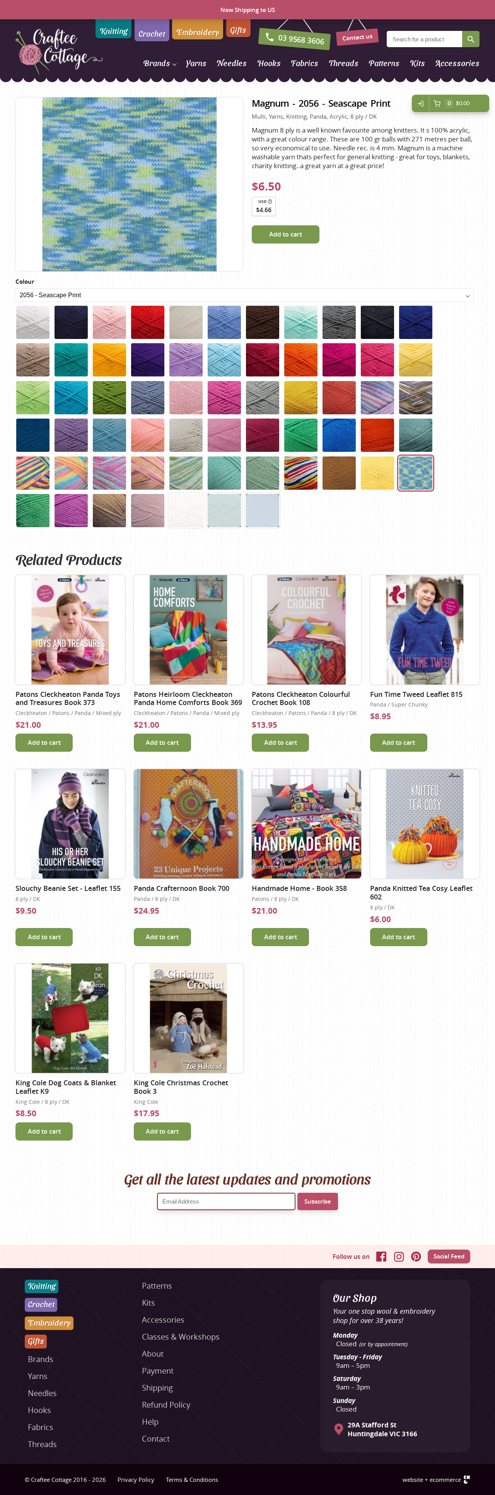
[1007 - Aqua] (71, 397)
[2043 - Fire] (377, 435)
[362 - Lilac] (186, 359)
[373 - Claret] (262, 359)
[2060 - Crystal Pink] (147, 510)
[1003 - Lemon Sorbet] (415, 359)
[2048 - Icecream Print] (147, 473)
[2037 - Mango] (147, 435)
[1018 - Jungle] (109, 397)
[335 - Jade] (71, 359)
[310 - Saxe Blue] (224, 322)
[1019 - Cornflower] (147, 397)
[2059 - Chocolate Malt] (109, 510)
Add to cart (285, 234)
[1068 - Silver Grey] (262, 397)
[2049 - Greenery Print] (186, 473)
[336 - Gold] (109, 359)
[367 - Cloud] (224, 359)
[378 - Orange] (300, 359)
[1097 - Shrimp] (339, 397)
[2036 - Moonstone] (109, 435)
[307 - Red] (147, 322)
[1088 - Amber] (300, 397)
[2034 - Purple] (71, 435)
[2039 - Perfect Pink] (224, 435)
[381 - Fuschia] (339, 359)
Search (471, 39)
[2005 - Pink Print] (377, 397)
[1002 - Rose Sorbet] (377, 359)
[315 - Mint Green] (300, 322)
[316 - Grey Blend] (339, 322)
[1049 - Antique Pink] (186, 397)
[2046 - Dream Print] (71, 473)
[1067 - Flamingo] (224, 397)
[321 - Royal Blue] (415, 322)
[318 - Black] (377, 322)
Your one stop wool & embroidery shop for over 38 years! (384, 1315)
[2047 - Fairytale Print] (109, 473)
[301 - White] (32, 322)
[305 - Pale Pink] (109, 322)
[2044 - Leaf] (415, 435)
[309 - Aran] (186, 322)
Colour (24, 282)
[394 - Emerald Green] (224, 510)
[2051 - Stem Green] (262, 473)
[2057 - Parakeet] (32, 510)
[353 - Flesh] (186, 510)
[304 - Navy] (71, 322)
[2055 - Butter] (377, 473)
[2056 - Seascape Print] (415, 473)
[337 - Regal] (147, 359)
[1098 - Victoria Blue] (262, 510)
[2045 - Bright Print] (32, 473)
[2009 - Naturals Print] (415, 397)
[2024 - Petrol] (32, 435)
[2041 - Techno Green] (300, 435)
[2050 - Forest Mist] (224, 473)
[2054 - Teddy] (339, 473)
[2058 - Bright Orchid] (71, 510)
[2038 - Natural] (186, 435)
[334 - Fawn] (32, 359)
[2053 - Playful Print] (300, 473)
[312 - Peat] (262, 322)
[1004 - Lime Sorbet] (32, 397)
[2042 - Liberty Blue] (339, 435)
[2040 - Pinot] (262, 435)
